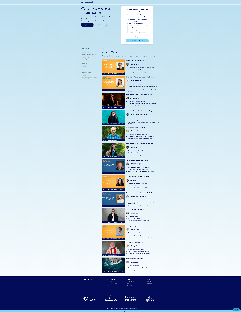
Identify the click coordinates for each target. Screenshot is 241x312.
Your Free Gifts (100, 25)
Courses (110, 281)
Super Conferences (112, 283)
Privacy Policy (130, 281)
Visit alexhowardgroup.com (131, 308)
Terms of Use (130, 283)
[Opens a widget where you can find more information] (236, 309)
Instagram (149, 283)
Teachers (110, 285)
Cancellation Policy (131, 285)
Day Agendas (87, 25)
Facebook (149, 281)
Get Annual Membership (137, 40)
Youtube (149, 288)
